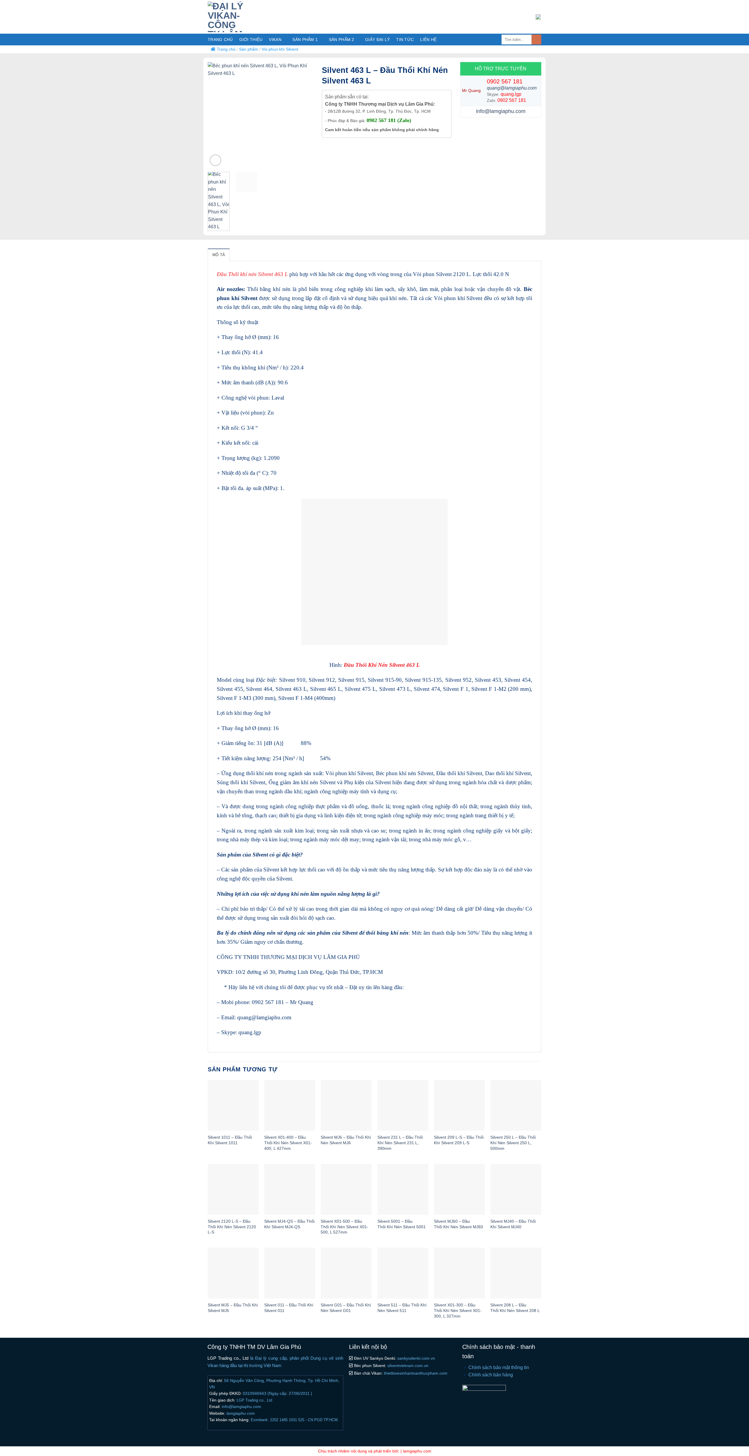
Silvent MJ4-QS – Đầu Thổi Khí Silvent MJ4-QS (289, 1224)
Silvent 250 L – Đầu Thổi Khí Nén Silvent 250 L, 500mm (513, 1142)
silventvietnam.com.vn (407, 1365)
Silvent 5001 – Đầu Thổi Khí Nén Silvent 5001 (401, 1224)
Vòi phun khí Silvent (280, 49)
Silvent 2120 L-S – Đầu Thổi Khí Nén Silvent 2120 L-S (232, 1226)
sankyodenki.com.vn (415, 1358)
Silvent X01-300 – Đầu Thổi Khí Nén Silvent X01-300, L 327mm (458, 1310)
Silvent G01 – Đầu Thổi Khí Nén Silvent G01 (346, 1308)
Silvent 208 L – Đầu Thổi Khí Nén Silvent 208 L (515, 1308)
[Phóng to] (215, 160)
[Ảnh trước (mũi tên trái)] (10, 728)
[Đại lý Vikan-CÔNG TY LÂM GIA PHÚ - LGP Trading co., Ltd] (240, 17)
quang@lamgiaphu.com (512, 87)
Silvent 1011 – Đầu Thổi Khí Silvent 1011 (230, 1140)
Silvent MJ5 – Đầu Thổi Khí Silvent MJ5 (233, 1308)
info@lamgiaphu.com (500, 111)
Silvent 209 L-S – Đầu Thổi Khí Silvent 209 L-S (459, 1140)
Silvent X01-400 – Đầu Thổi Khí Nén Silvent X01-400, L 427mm (288, 1142)
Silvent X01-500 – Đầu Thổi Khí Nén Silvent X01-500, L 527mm (344, 1226)
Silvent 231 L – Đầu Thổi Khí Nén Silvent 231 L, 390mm (400, 1142)
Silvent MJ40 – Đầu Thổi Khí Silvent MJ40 (513, 1224)
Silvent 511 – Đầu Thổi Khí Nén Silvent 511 (402, 1308)
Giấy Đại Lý (377, 39)
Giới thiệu (251, 39)
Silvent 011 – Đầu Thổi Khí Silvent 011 (288, 1308)
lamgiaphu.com (240, 1413)
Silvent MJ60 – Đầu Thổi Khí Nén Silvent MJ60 (458, 1224)
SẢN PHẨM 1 (305, 39)
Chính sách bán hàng (490, 1374)
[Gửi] (536, 39)
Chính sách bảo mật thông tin (498, 1367)
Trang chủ (220, 39)
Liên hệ (428, 39)
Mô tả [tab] (218, 255)
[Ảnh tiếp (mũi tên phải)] (739, 728)
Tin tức (405, 39)
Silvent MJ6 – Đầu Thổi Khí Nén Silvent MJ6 (346, 1140)
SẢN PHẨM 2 (341, 39)
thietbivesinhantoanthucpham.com (415, 1373)
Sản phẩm (248, 49)
